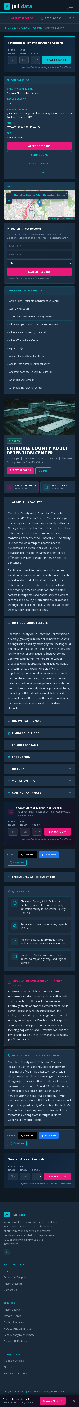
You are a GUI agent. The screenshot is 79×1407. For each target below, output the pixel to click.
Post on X (29, 854)
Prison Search (12, 1309)
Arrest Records (22, 18)
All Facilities (10, 27)
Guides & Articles (14, 1322)
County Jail (24, 27)
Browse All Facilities (15, 1341)
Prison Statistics (13, 1283)
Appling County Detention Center (27, 356)
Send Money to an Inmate (19, 1335)
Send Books (53, 18)
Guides (43, 470)
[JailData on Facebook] (7, 1252)
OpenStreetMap (67, 218)
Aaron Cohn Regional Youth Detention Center (34, 300)
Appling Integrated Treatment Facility (29, 363)
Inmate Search (12, 1316)
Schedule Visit (39, 163)
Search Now (57, 831)
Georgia (37, 27)
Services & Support (15, 1277)
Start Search (56, 60)
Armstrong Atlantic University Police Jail (30, 372)
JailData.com (33, 1391)
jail (19, 6)
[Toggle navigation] (71, 6)
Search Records (39, 271)
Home (7, 1271)
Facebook (50, 854)
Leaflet (53, 218)
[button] (39, 203)
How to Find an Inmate (17, 1328)
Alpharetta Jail (17, 348)
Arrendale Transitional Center (25, 387)
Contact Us (10, 1290)
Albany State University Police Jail (27, 332)
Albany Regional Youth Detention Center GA (33, 324)
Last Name (22, 52)
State (34, 53)
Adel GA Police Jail (19, 308)
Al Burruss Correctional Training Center (30, 316)
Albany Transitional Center (24, 340)
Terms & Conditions (16, 1373)
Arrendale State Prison (22, 379)
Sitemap (8, 1367)
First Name (11, 52)
